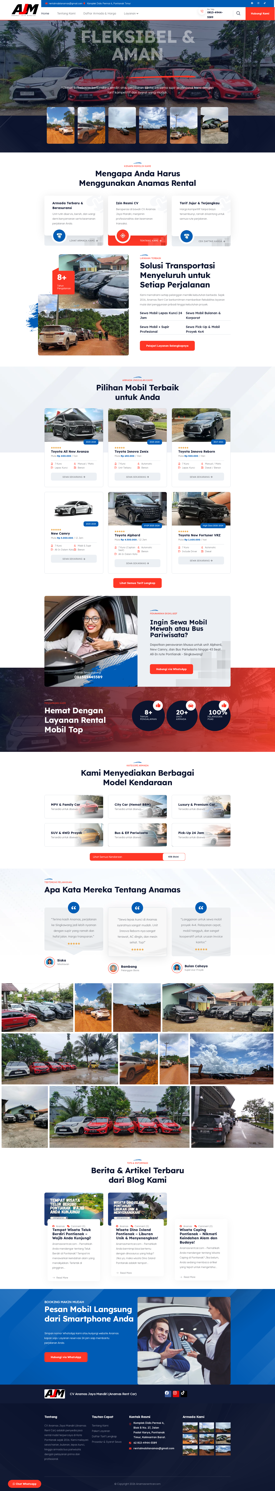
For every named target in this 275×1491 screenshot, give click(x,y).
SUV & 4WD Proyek (66, 833)
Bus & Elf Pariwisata (131, 833)
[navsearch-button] (236, 13)
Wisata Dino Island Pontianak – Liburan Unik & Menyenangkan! (137, 1234)
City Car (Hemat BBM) (133, 804)
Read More (62, 1277)
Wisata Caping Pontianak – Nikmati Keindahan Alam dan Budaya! (198, 1236)
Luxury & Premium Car (196, 804)
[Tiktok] (184, 1394)
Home (45, 13)
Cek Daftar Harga (210, 241)
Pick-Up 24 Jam (191, 833)
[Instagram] (258, 3)
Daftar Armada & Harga (99, 13)
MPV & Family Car (65, 804)
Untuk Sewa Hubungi (88, 672)
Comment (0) (78, 1226)
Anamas (60, 1226)
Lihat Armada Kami (82, 240)
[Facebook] (252, 3)
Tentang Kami (66, 13)
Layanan (130, 13)
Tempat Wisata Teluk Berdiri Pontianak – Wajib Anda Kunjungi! (71, 1234)
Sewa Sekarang (72, 477)
